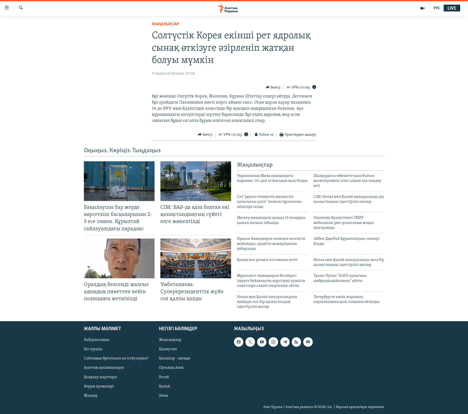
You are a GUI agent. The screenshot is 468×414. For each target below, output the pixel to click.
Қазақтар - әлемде (174, 358)
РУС (437, 8)
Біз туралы (93, 349)
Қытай (164, 386)
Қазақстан (168, 349)
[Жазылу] (307, 342)
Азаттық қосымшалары (104, 368)
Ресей (164, 377)
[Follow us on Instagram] (273, 342)
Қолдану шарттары (100, 377)
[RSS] (296, 342)
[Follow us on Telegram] (285, 342)
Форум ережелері (99, 386)
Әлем (163, 395)
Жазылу (91, 395)
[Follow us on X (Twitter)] (250, 342)
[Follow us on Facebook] (238, 342)
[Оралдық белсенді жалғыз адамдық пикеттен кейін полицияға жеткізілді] (119, 258)
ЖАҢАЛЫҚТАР (165, 24)
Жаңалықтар (170, 340)
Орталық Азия (171, 368)
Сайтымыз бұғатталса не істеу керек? (116, 358)
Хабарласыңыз (96, 340)
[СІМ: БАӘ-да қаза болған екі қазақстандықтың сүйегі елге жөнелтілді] (195, 181)
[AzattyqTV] (422, 8)
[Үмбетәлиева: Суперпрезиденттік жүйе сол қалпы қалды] (195, 258)
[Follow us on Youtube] (261, 342)
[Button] (273, 87)
